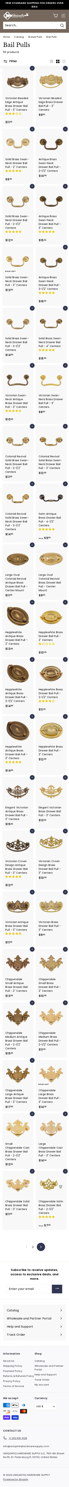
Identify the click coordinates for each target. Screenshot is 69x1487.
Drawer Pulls (35, 36)
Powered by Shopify (15, 1479)
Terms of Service (13, 1386)
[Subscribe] (57, 1289)
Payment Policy (12, 1371)
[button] (13, 113)
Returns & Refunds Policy (18, 1376)
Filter (13, 61)
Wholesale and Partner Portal (49, 1367)
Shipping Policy (12, 1366)
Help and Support (46, 1374)
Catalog (19, 36)
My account (42, 1384)
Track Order (42, 1379)
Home (6, 36)
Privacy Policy (11, 1381)
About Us (8, 1361)
